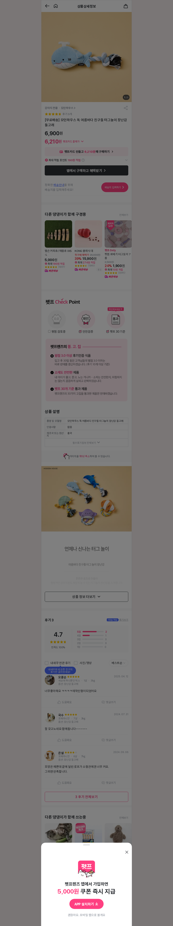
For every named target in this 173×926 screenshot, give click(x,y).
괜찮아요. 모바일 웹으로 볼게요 (86, 915)
